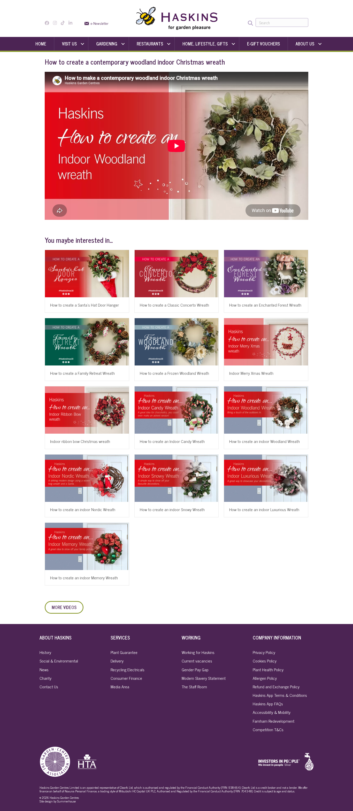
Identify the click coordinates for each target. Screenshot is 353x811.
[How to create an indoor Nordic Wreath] (87, 477)
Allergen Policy (265, 678)
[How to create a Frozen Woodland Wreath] (177, 341)
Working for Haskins (198, 652)
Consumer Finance (126, 678)
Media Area (120, 686)
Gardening (106, 43)
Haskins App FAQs (268, 703)
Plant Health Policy (268, 669)
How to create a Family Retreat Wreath (82, 373)
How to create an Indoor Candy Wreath (172, 441)
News (44, 669)
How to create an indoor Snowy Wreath (172, 509)
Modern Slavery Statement (204, 678)
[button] (82, 44)
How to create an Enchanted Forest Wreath (265, 304)
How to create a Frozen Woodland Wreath (174, 373)
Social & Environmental (59, 660)
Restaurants (150, 43)
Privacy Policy (264, 652)
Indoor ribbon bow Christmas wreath (80, 441)
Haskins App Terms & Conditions (280, 695)
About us (305, 43)
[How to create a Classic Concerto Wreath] (177, 273)
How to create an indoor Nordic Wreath (82, 509)
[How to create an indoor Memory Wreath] (87, 545)
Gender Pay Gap (195, 669)
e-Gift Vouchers (263, 43)
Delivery (117, 660)
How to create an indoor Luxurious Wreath (264, 509)
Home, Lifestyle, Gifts (205, 43)
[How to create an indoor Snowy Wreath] (177, 477)
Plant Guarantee (124, 652)
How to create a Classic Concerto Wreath (174, 304)
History (45, 652)
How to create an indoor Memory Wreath (84, 577)
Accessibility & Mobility (271, 712)
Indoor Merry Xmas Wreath (251, 373)
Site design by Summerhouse (58, 801)
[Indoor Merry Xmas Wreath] (266, 341)
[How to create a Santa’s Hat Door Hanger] (87, 273)
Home (40, 43)
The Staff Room (194, 686)
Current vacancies (197, 660)
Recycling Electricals (127, 669)
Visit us (69, 43)
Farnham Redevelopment (273, 721)
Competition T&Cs (268, 729)
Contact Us (49, 686)
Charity (45, 678)
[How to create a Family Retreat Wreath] (87, 341)
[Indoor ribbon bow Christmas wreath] (87, 409)
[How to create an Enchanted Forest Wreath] (266, 273)
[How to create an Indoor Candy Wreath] (177, 409)
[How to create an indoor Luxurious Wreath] (266, 477)
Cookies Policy (265, 660)
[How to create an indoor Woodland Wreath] (266, 409)
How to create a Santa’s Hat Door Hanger (84, 304)
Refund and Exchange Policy (276, 686)
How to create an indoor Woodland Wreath (264, 441)
